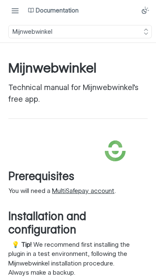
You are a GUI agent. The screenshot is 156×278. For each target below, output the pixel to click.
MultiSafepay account (83, 191)
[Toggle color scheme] (145, 10)
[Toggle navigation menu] (15, 10)
